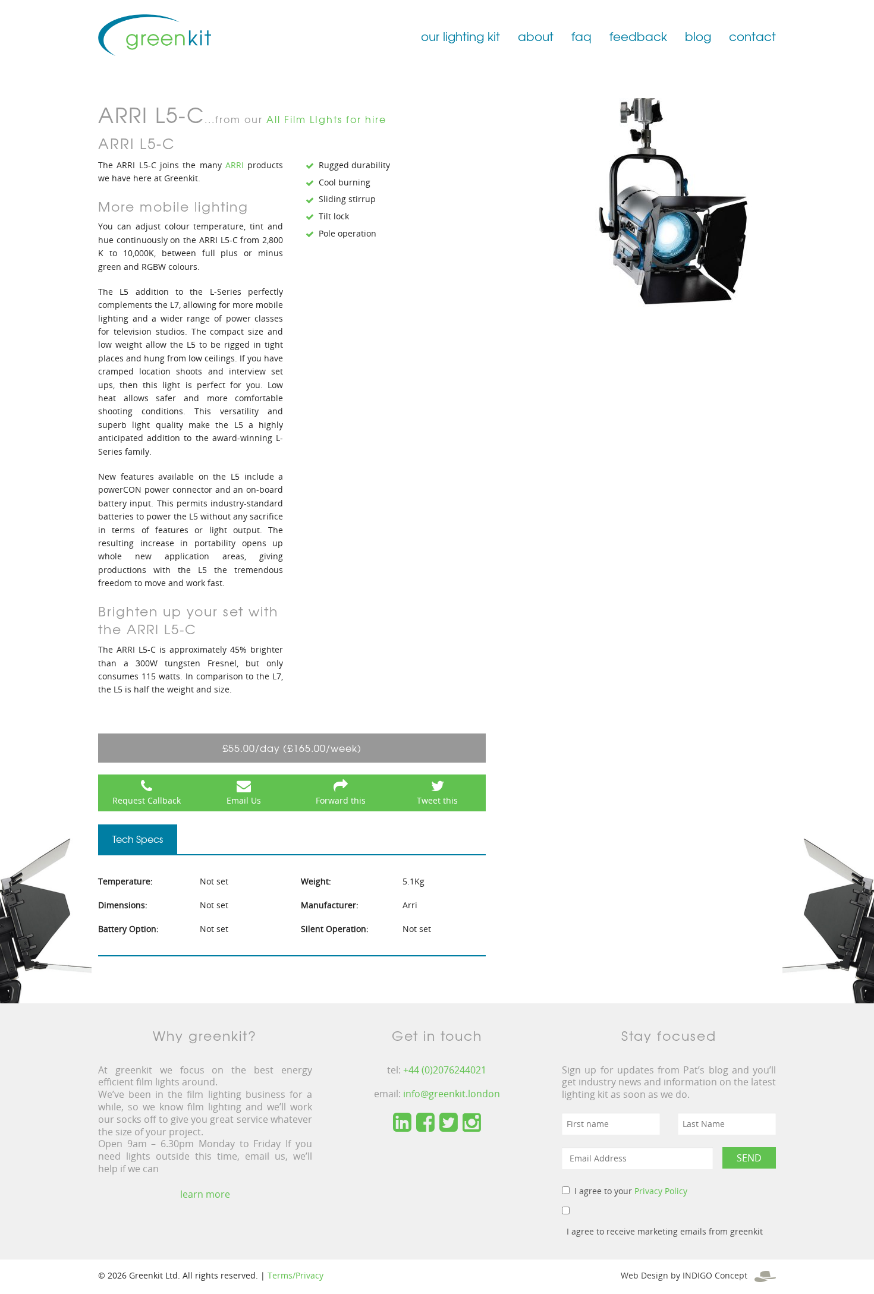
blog (698, 36)
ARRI (236, 165)
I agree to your (630, 1191)
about (536, 36)
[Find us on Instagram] (472, 1123)
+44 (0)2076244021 (444, 1069)
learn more (205, 1194)
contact (752, 36)
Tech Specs (137, 839)
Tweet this (437, 800)
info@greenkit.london (451, 1093)
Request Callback (146, 800)
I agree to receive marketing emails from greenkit (665, 1231)
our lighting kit (460, 36)
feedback (638, 36)
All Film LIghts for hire (326, 119)
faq (581, 36)
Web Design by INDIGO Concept (687, 1275)
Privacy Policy (660, 1191)
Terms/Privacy (295, 1275)
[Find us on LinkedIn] (402, 1123)
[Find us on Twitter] (448, 1123)
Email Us (244, 800)
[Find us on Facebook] (425, 1123)
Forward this (341, 800)
